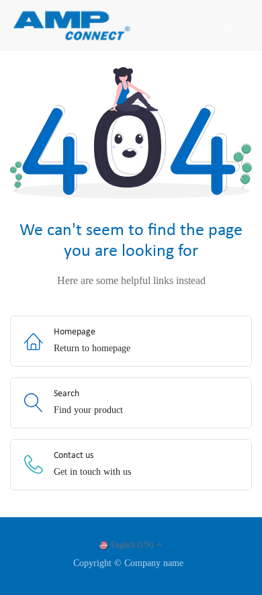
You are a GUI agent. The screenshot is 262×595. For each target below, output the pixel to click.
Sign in (233, 26)
